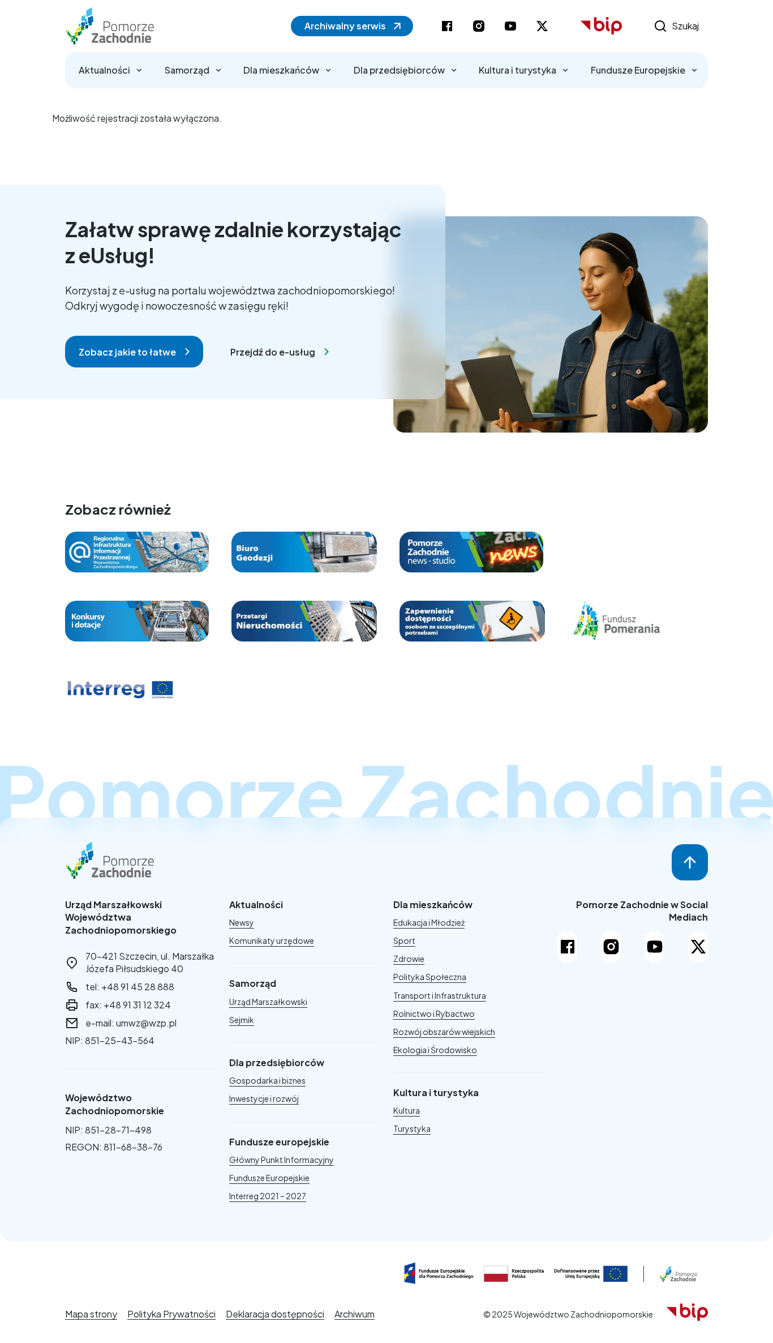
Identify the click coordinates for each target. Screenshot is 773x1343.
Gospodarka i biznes (267, 1080)
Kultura (406, 1110)
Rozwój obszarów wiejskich (444, 1032)
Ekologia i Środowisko (435, 1050)
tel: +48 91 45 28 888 (129, 987)
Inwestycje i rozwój (264, 1098)
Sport (404, 940)
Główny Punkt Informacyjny (281, 1159)
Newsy (241, 922)
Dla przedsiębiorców (399, 70)
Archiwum (354, 1314)
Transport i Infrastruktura (439, 995)
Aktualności (104, 70)
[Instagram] (611, 947)
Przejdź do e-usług (272, 352)
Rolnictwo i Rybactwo (434, 1013)
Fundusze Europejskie (638, 70)
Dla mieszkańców (281, 70)
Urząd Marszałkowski (268, 1001)
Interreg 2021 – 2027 (267, 1196)
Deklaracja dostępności (275, 1314)
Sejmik (241, 1020)
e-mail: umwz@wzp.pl (131, 1023)
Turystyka (412, 1128)
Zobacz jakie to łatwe (127, 352)
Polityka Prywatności (171, 1314)
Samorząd (187, 70)
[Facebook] (567, 947)
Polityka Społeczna (429, 977)
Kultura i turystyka (517, 70)
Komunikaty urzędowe (271, 940)
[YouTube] (654, 947)
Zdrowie (408, 958)
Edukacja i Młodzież (429, 922)
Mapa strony (91, 1314)
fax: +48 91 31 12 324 (128, 1005)
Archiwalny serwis (345, 26)
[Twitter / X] (698, 947)
